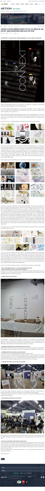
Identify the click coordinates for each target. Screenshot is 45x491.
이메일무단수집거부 (23, 473)
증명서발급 (41, 1)
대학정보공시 (29, 473)
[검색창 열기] (39, 4)
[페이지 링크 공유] (39, 26)
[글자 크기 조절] (41, 26)
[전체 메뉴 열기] (43, 4)
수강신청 (29, 1)
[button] (13, 4)
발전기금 (38, 1)
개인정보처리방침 (16, 473)
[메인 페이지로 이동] (4, 477)
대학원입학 (4, 1)
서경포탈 (32, 1)
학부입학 (1, 1)
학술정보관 (35, 1)
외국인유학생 (8, 1)
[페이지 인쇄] (43, 26)
